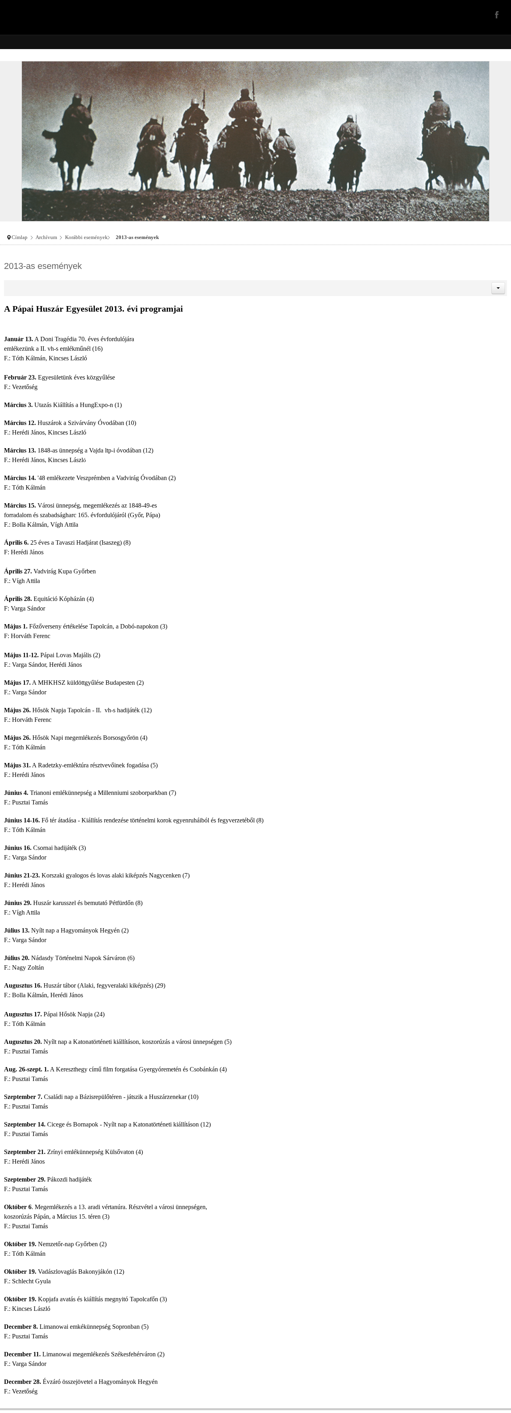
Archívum (46, 237)
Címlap (20, 237)
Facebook (496, 14)
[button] (498, 288)
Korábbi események (86, 237)
